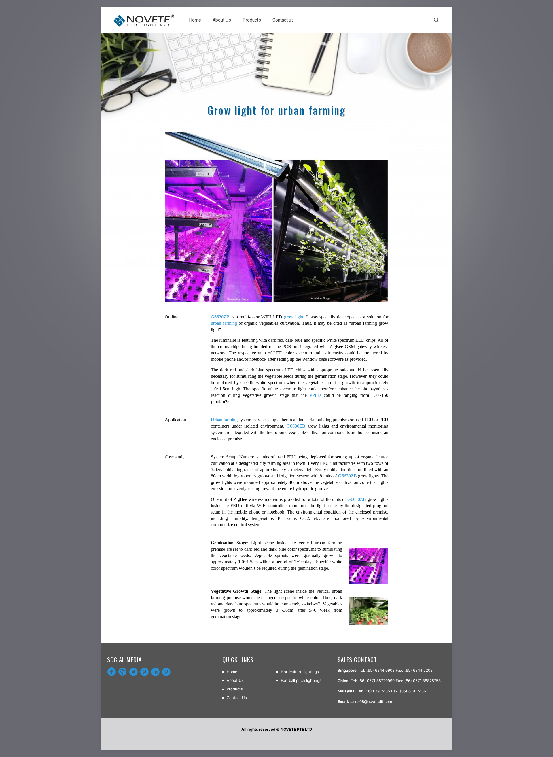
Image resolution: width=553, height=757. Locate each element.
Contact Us (237, 697)
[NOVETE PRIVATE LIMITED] (144, 20)
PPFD (317, 395)
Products (235, 689)
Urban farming (224, 419)
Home (232, 671)
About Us (235, 680)
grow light (293, 316)
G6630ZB (220, 316)
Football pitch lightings (301, 680)
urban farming (224, 323)
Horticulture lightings (300, 671)
